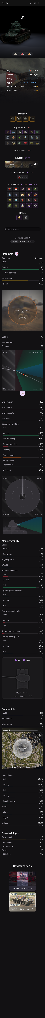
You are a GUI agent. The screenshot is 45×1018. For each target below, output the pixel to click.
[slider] (9, 730)
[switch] (36, 164)
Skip (21, 317)
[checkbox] (16, 660)
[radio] (15, 54)
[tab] (14, 696)
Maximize (33, 184)
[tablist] (22, 696)
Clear (29, 127)
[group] (22, 54)
